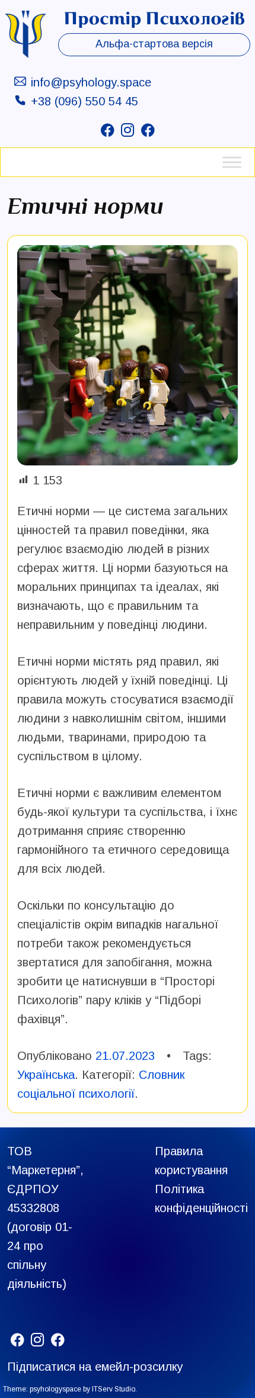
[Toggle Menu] (231, 162)
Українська (46, 1074)
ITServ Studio (113, 1389)
